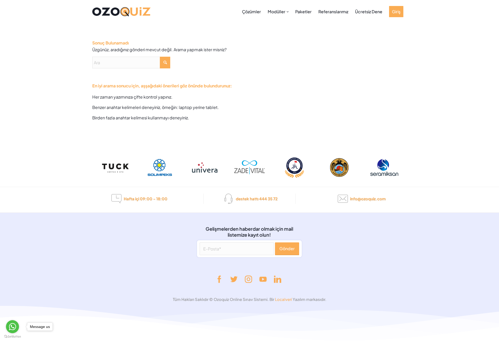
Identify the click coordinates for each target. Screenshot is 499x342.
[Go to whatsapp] (12, 326)
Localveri (284, 299)
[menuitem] (251, 11)
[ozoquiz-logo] (150, 11)
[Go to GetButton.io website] (12, 336)
